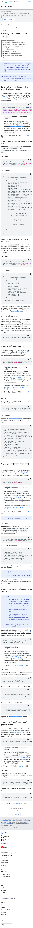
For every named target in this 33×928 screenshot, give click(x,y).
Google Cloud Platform (6, 909)
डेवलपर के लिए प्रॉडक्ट (5, 857)
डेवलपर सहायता (4, 862)
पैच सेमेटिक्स (15, 518)
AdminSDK (10, 76)
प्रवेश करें (29, 1)
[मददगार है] (16, 27)
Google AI (3, 912)
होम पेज (2, 24)
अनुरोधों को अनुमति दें (6, 97)
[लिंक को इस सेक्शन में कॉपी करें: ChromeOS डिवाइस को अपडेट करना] (2, 466)
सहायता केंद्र (14, 626)
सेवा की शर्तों (3, 865)
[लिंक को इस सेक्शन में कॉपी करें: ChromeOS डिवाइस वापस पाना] (26, 346)
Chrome (3, 905)
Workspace (18, 2)
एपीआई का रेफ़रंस (27, 135)
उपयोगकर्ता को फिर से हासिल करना (18, 757)
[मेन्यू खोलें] (2, 2)
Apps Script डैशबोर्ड (5, 874)
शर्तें (2, 920)
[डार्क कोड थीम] (28, 104)
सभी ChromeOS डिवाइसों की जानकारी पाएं (16, 387)
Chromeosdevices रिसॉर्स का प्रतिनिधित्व (11, 312)
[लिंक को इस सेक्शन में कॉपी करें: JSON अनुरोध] (9, 156)
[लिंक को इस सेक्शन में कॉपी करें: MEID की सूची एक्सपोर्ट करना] (20, 316)
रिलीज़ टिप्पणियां (4, 860)
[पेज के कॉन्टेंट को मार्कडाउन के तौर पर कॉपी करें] (8, 36)
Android (3, 902)
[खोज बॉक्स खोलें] (25, 2)
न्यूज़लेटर (3, 888)
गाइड (26, 24)
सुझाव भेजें (5, 30)
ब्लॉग (2, 885)
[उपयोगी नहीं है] (19, 27)
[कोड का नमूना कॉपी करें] (30, 104)
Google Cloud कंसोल (5, 876)
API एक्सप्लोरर (4, 879)
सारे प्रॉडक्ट (3, 914)
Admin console (6, 6)
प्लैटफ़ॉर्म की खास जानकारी (6, 855)
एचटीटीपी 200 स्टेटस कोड (16, 418)
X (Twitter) (3, 890)
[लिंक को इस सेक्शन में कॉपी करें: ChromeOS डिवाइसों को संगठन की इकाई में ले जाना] (14, 725)
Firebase (3, 907)
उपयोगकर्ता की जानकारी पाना (17, 127)
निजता (5, 920)
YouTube (3, 892)
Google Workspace (10, 24)
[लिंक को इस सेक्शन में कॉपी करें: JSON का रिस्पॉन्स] (11, 171)
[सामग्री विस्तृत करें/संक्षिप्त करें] (16, 41)
